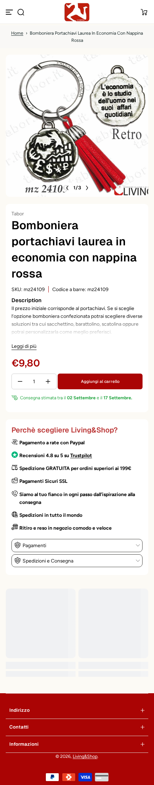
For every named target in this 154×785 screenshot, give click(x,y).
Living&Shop (85, 756)
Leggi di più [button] (24, 346)
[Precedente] (67, 187)
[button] (21, 12)
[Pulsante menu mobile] (10, 12)
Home (17, 33)
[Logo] (76, 12)
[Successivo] (87, 187)
